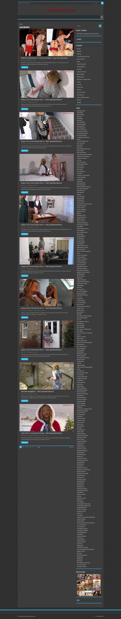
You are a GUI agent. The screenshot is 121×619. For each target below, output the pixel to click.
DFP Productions (81, 196)
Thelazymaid (80, 534)
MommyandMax (81, 350)
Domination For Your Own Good (84, 203)
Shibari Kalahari (80, 426)
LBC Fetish (79, 287)
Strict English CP (80, 502)
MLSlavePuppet (80, 344)
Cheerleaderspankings (82, 164)
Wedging (79, 102)
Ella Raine (79, 213)
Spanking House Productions (83, 469)
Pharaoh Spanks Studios (82, 372)
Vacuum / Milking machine (83, 97)
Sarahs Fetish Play (81, 412)
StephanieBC (80, 500)
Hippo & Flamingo (81, 249)
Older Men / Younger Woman (84, 79)
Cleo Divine (79, 173)
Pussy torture (80, 87)
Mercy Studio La (80, 312)
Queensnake (80, 384)
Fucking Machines (81, 66)
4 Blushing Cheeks (81, 110)
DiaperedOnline (80, 198)
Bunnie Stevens (80, 150)
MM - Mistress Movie (82, 346)
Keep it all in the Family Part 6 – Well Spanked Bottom (41, 141)
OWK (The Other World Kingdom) (85, 367)
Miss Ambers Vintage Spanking (84, 316)
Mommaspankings (81, 348)
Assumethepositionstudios (83, 137)
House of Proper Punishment (83, 251)
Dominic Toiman (81, 207)
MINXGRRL (79, 314)
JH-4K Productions (81, 264)
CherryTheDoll (80, 167)
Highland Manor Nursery (82, 247)
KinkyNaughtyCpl (81, 274)
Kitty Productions (81, 276)
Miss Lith (79, 319)
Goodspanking (80, 238)
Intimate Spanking (81, 260)
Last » (39, 447)
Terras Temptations (81, 524)
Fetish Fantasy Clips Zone (83, 228)
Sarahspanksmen (81, 414)
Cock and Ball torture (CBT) (83, 56)
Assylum (79, 139)
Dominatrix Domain (81, 205)
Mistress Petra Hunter (82, 340)
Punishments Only (81, 382)
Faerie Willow (80, 226)
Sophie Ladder (80, 431)
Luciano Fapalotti (81, 300)
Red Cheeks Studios (81, 391)
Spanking (30, 60)
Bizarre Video (80, 145)
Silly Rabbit (79, 428)
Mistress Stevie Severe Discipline (84, 342)
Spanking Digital (81, 462)
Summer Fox (80, 513)
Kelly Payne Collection (82, 268)
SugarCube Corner (81, 511)
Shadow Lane (80, 424)
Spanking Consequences (82, 460)
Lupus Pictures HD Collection (83, 306)
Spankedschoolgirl (81, 454)
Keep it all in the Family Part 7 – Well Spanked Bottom (41, 100)
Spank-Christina (80, 439)
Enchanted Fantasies (81, 217)
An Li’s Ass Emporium (82, 129)
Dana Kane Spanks (81, 185)
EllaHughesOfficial (81, 215)
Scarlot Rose (80, 416)
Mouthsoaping (43, 143)
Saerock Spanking (81, 405)
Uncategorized (80, 94)
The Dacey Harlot (81, 526)
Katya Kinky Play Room (82, 266)
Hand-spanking (80, 240)
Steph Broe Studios (81, 498)
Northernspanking (81, 355)
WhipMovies (80, 559)
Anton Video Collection (82, 131)
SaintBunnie (79, 407)
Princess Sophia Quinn (82, 376)
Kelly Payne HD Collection (83, 270)
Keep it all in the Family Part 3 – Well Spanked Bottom (41, 266)
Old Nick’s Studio (81, 359)
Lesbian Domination (81, 71)
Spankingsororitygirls (82, 488)
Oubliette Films (80, 361)
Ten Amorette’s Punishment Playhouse (86, 522)
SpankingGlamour (81, 481)
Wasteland (79, 553)
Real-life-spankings (81, 388)
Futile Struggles (80, 230)
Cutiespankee (80, 179)
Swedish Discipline (81, 519)
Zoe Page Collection (81, 566)
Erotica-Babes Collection (82, 224)
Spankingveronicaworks (82, 490)
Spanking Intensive (81, 471)
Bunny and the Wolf (81, 152)
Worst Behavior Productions (83, 562)
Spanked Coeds (80, 443)
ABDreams (79, 116)
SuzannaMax (80, 515)
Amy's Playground (81, 128)
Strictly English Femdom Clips (84, 503)
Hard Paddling (80, 243)
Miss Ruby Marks (81, 325)
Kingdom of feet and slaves (83, 272)
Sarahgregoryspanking (82, 410)
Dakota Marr (80, 181)
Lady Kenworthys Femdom (83, 281)
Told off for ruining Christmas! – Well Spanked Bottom (41, 433)
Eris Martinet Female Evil (82, 222)
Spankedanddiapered (82, 450)
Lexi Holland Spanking (82, 291)
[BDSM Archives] (60, 9)
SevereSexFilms (80, 422)
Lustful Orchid (80, 308)
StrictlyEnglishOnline (81, 507)
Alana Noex (79, 120)
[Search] (102, 3)
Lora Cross (79, 297)
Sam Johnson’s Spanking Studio (84, 409)
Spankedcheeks (80, 452)
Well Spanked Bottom (82, 555)
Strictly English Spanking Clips (84, 505)
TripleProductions (81, 541)
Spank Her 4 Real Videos (82, 435)
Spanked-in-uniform (81, 448)
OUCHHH (79, 363)
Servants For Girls (81, 420)
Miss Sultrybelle (80, 327)
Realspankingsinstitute (82, 390)
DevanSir (79, 194)
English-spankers (81, 219)
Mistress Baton (80, 338)
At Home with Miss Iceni (82, 141)
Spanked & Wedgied (82, 441)
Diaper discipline (81, 59)
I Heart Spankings (81, 257)
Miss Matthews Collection (83, 321)
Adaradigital (80, 118)
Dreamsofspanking (81, 209)
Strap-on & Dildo (81, 92)
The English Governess (82, 528)
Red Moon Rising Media (82, 393)
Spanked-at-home (81, 447)
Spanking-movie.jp (81, 479)
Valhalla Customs (81, 551)
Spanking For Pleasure (82, 467)
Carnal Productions (81, 162)
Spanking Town (80, 477)
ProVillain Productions (82, 378)
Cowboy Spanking (81, 177)
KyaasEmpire (80, 278)
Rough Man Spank (81, 401)
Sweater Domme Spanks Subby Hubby (86, 517)
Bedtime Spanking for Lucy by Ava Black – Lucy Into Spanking (44, 58)
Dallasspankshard (81, 183)
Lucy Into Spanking (81, 302)
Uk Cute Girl (79, 543)
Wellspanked (80, 557)
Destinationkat (80, 192)
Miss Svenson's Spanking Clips (84, 329)
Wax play (79, 100)
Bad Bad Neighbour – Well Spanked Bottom (37, 391)
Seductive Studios (81, 418)
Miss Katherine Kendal (82, 317)
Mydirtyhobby (80, 352)
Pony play (79, 84)
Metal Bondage (80, 74)
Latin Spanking (80, 285)
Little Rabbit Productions (82, 295)
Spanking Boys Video (82, 458)
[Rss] (92, 3)
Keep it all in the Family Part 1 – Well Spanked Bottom (41, 350)
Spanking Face (80, 466)
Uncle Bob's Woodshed (82, 547)
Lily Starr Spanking (81, 293)
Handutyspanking (81, 241)
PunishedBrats (80, 380)
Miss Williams (80, 331)
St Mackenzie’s (80, 492)
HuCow (78, 253)
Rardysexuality (80, 386)
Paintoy (78, 369)
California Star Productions (83, 156)
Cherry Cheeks (80, 166)
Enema (78, 61)
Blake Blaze (79, 147)
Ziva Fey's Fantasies (81, 564)
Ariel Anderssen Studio (82, 133)
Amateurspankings (81, 124)
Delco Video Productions (82, 188)
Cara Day (79, 160)
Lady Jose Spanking (81, 279)
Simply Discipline (81, 429)
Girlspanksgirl (80, 234)
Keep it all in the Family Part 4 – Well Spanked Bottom (41, 225)
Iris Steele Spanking (81, 262)
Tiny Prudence (80, 538)
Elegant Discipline (81, 211)
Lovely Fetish (80, 298)
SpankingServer (80, 486)
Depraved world (81, 190)
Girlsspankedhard (81, 236)
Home (21, 24)
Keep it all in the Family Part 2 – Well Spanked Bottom (41, 308)
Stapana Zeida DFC (81, 494)
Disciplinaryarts (80, 200)
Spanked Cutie (80, 445)
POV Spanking (80, 374)
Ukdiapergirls (80, 545)
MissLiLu (79, 335)
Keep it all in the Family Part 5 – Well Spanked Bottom (41, 183)
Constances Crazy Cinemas (83, 175)
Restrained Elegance (81, 397)
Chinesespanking (81, 171)
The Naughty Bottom (82, 532)
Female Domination (35, 143)
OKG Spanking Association (83, 357)
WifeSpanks (79, 560)
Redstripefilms (80, 395)
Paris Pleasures (80, 371)
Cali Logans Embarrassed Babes (84, 154)
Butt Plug (79, 53)
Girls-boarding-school (82, 232)
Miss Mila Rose (80, 323)
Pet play (79, 82)
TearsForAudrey (80, 521)
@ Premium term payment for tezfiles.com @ (87, 33)
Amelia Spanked (80, 126)
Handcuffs (79, 69)
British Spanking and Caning (83, 148)
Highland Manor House (82, 245)
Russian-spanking (81, 403)
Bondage (79, 51)
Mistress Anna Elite (81, 336)
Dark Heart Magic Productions (84, 186)
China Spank (80, 169)
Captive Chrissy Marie (82, 158)
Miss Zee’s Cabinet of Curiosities (84, 333)
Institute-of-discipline (82, 259)
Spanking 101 (80, 456)
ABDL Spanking (80, 114)
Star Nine (79, 496)
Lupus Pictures (80, 304)
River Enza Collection (82, 399)
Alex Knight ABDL (81, 122)
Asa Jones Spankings (82, 135)
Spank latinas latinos (81, 437)
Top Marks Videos (81, 540)
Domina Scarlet (80, 202)
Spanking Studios (81, 475)
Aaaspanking (80, 112)
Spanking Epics (80, 464)
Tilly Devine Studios (81, 536)
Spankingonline (80, 483)
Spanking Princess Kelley (82, 473)
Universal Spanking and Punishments (85, 549)
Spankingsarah (80, 485)
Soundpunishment (81, 433)
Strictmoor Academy (82, 509)
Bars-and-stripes (81, 143)
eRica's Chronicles (81, 221)
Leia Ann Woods (80, 289)
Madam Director (81, 310)
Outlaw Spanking (81, 365)
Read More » (24, 67)
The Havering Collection (82, 530)
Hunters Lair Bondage (82, 255)
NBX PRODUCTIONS (81, 353)
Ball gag (79, 48)
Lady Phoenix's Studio (82, 283)
